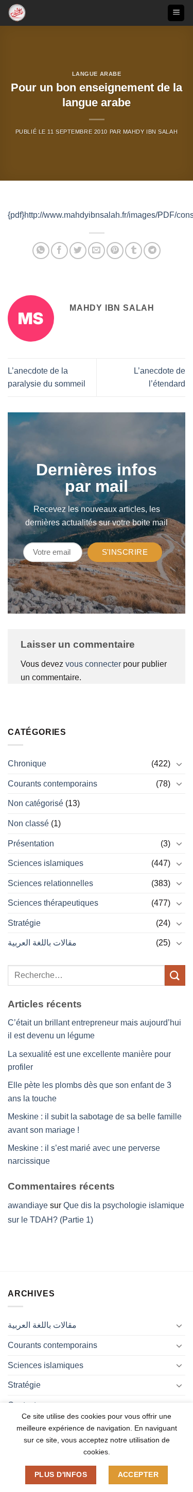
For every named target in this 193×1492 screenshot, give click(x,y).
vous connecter (93, 664)
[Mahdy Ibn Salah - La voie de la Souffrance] (24, 13)
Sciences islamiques (45, 863)
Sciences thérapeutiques (53, 903)
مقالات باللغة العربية (42, 942)
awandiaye (28, 1205)
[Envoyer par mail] (96, 250)
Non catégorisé (35, 803)
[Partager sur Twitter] (77, 250)
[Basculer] (179, 764)
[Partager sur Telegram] (152, 250)
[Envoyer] (175, 975)
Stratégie (24, 923)
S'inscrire (125, 552)
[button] (176, 13)
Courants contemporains (52, 783)
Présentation (31, 843)
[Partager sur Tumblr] (133, 250)
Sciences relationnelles (50, 883)
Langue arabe (96, 74)
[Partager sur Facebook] (59, 250)
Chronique (27, 763)
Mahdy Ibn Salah (150, 132)
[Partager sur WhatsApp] (40, 250)
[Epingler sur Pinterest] (115, 250)
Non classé (28, 823)
